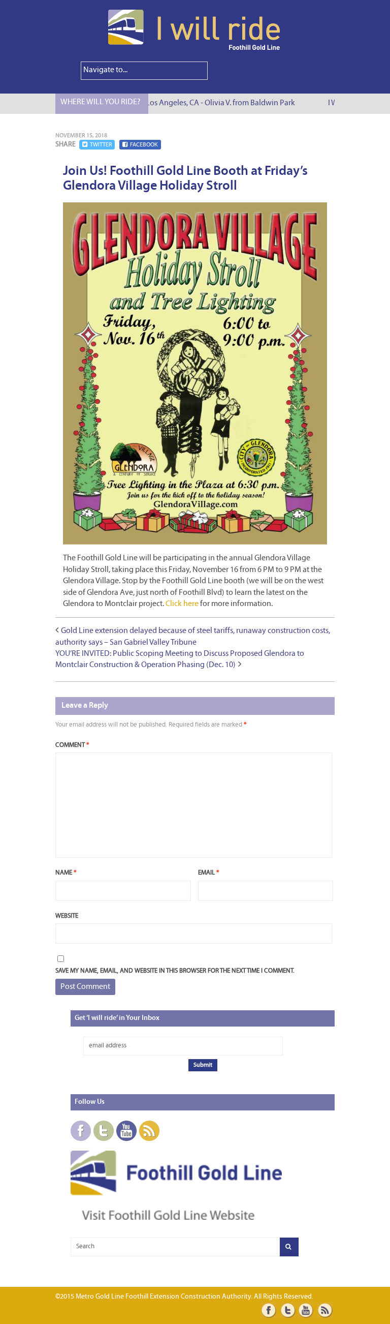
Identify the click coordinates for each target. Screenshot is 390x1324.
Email (208, 872)
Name (65, 872)
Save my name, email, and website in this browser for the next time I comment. (175, 971)
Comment (72, 745)
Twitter (101, 145)
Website (66, 916)
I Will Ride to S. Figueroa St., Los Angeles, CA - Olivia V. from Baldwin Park (168, 103)
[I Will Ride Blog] (195, 48)
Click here (182, 604)
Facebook (144, 145)
